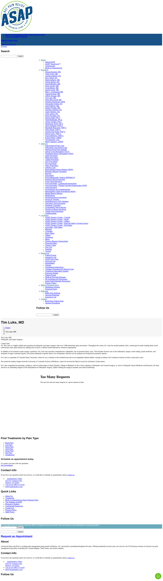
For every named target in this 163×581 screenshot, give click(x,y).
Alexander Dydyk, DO (53, 104)
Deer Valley (49, 233)
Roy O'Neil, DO (51, 78)
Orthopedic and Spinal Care (56, 148)
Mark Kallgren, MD (52, 80)
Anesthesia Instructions (54, 267)
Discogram (49, 176)
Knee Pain (9, 451)
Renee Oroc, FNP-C (53, 134)
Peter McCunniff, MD (53, 100)
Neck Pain (9, 447)
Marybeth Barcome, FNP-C (56, 128)
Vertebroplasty (51, 213)
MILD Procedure (51, 158)
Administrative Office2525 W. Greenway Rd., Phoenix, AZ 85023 (14, 481)
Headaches (9, 455)
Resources (45, 253)
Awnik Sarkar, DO (52, 82)
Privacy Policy (50, 283)
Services (44, 144)
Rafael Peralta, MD (52, 108)
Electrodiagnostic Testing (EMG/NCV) (60, 178)
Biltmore (48, 229)
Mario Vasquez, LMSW (54, 142)
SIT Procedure (51, 164)
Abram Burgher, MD (53, 72)
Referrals (44, 291)
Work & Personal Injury (50, 285)
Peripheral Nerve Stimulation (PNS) (59, 154)
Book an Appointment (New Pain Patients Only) (25, 35)
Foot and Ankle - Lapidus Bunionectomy (61, 184)
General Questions (52, 303)
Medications (50, 195)
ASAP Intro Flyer (51, 259)
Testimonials (50, 66)
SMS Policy (10, 512)
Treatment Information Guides (56, 271)
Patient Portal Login (9, 40)
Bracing (48, 174)
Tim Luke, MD (50, 98)
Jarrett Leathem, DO (53, 76)
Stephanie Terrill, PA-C (54, 124)
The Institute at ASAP (13, 502)
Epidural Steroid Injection (55, 180)
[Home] (4, 46)
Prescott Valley (51, 243)
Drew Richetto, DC (52, 116)
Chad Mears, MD (52, 88)
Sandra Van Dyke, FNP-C (55, 132)
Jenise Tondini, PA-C (53, 122)
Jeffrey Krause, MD (52, 96)
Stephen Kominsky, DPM (55, 102)
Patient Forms (50, 255)
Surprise (48, 249)
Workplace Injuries (52, 287)
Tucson (48, 251)
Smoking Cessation (53, 205)
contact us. (71, 475)
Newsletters (50, 263)
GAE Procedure (51, 156)
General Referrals (52, 295)
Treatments (9, 498)
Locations (44, 215)
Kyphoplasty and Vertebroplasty (57, 189)
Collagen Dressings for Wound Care (59, 269)
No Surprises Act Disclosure (56, 279)
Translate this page (8, 44)
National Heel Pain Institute (56, 150)
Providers (44, 70)
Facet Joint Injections (53, 182)
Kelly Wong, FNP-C (53, 130)
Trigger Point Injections (54, 211)
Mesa (47, 239)
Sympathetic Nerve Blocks (55, 207)
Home (7, 328)
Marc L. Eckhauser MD (54, 92)
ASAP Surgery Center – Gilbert (57, 221)
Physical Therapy (52, 199)
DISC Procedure (51, 166)
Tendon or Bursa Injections (55, 209)
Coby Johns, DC (51, 114)
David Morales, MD (52, 84)
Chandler (49, 231)
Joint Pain (9, 449)
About (43, 60)
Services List (50, 261)
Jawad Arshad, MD (52, 94)
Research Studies (12, 504)
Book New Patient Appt (54, 301)
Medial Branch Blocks (53, 193)
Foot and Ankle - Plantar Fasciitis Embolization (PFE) (66, 186)
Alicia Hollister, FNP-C (54, 126)
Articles (48, 265)
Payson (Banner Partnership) (56, 241)
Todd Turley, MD (51, 74)
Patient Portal (50, 275)
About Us (9, 496)
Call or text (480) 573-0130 (16, 37)
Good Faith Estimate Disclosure (57, 281)
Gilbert (47, 235)
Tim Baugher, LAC (52, 140)
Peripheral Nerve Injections (56, 197)
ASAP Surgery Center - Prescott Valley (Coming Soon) (66, 223)
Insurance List (50, 257)
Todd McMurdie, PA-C (53, 120)
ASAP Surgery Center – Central (57, 217)
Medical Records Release (55, 277)
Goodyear (49, 237)
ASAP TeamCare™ (53, 64)
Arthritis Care (50, 168)
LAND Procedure (52, 160)
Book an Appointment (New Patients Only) (21, 500)
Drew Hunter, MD (52, 86)
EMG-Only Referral (52, 293)
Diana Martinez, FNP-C (54, 136)
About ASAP (50, 62)
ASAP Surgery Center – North (57, 219)
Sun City (48, 247)
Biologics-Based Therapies (56, 172)
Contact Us (9, 508)
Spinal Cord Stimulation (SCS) (57, 152)
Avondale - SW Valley (53, 227)
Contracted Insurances (14, 506)
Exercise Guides (51, 273)
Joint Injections (51, 188)
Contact (44, 299)
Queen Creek (50, 245)
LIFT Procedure (51, 162)
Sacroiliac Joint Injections (55, 203)
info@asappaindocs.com (14, 487)
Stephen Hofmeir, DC (53, 110)
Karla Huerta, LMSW (53, 138)
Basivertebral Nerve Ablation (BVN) (59, 170)
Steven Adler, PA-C (52, 118)
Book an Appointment (53, 68)
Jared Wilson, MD (52, 106)
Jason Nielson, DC (52, 112)
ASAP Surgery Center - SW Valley (58, 225)
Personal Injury (51, 289)
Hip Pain (8, 453)
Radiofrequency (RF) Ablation (57, 201)
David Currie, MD (52, 90)
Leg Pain (8, 445)
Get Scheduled (7, 465)
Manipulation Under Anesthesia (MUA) (60, 191)
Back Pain (9, 443)
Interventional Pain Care (54, 146)
